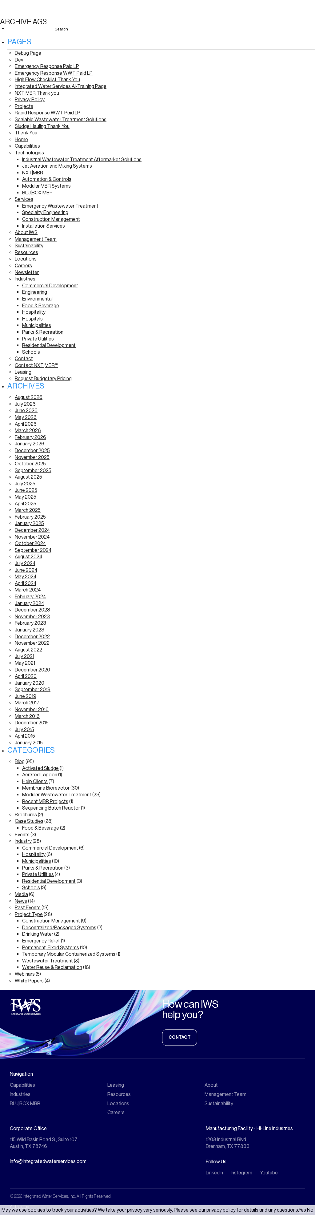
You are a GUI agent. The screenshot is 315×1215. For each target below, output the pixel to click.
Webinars (25, 974)
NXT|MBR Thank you (37, 93)
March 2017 (27, 703)
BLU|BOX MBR (37, 193)
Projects (24, 106)
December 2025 (32, 450)
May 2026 (26, 417)
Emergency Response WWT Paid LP (54, 73)
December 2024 (32, 530)
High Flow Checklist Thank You (47, 79)
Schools (31, 352)
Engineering (34, 292)
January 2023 (29, 630)
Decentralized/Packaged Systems (59, 927)
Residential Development (49, 345)
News (21, 901)
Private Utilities (38, 339)
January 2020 (29, 683)
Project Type (29, 914)
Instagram (241, 1173)
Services (24, 199)
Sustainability (29, 246)
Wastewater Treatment (47, 961)
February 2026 (30, 437)
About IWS (26, 232)
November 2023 (32, 616)
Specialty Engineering (45, 212)
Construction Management (51, 219)
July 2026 (25, 404)
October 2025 (30, 464)
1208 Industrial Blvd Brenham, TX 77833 (227, 1143)
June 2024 (26, 570)
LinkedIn (214, 1173)
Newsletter (27, 272)
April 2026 (26, 424)
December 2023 (32, 610)
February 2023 (30, 623)
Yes (302, 1210)
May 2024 (25, 577)
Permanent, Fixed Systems (50, 947)
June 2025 (26, 490)
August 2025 (28, 477)
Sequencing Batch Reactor (51, 808)
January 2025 (29, 523)
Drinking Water (37, 934)
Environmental (37, 299)
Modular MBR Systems (46, 186)
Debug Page (28, 53)
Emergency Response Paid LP (47, 66)
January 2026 (29, 444)
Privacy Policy (30, 99)
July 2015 (24, 729)
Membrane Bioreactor (46, 788)
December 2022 (32, 636)
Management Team (36, 239)
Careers (23, 266)
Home (21, 139)
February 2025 (30, 517)
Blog (20, 761)
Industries (25, 279)
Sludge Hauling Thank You (42, 126)
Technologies (29, 153)
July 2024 (25, 563)
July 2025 (25, 484)
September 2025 (33, 470)
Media (21, 894)
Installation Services (43, 226)
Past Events (28, 907)
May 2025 (25, 497)
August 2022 (28, 650)
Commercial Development (50, 286)
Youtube (269, 1173)
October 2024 (30, 543)
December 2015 (32, 723)
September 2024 (33, 550)
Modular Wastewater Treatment (56, 795)
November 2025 (32, 457)
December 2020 (32, 670)
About (211, 1085)
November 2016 (32, 709)
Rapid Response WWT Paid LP (47, 113)
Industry (23, 841)
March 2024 (28, 590)
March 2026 (28, 430)
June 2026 (26, 410)
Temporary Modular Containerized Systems (68, 954)
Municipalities (36, 325)
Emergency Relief (41, 941)
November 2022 (32, 643)
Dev (19, 60)
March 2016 (27, 716)
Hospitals (32, 319)
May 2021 (25, 663)
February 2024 (30, 597)
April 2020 (26, 676)
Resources (26, 252)
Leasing (23, 372)
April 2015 (25, 736)
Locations (26, 259)
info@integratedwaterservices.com (48, 1161)
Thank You (26, 133)
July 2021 (24, 656)
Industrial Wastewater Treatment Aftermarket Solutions (82, 159)
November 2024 (32, 537)
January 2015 (29, 743)
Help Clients (35, 781)
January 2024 (29, 603)
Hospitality (34, 312)
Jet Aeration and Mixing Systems (57, 166)
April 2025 (25, 504)
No (310, 1210)
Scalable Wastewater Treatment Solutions (60, 119)
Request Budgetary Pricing (43, 378)
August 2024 (28, 557)
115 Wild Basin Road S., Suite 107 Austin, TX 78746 (44, 1143)
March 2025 (28, 510)
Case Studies (29, 821)
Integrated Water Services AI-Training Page (60, 86)
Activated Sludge (40, 768)
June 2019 (25, 696)
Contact (24, 358)
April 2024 (25, 583)
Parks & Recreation (42, 332)
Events (22, 835)
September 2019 (32, 689)
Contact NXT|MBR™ (36, 365)
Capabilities (27, 146)
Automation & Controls (46, 179)
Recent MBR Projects (45, 801)
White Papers (29, 981)
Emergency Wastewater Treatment (60, 206)
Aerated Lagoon (39, 775)
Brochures (26, 815)
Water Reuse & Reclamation (52, 967)
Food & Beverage (40, 306)
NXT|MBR (32, 173)
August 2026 (28, 397)
